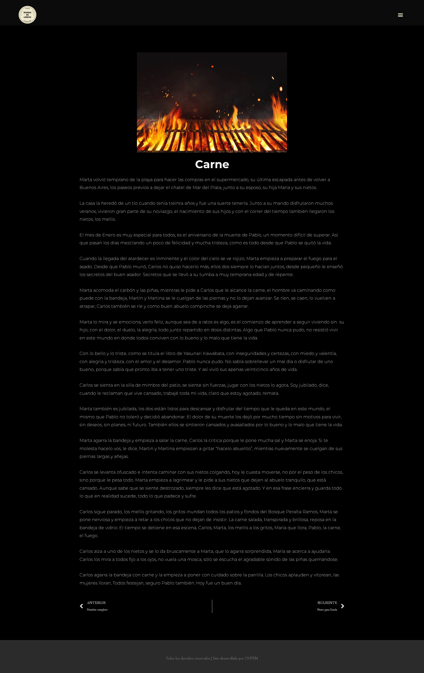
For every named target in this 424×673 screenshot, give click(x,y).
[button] (401, 15)
